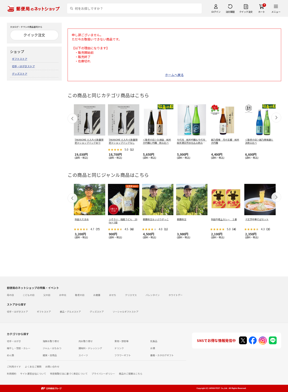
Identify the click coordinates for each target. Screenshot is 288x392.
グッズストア (19, 74)
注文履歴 (230, 11)
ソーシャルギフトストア (126, 311)
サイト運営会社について (33, 373)
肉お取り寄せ (86, 341)
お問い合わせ (52, 366)
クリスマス (131, 295)
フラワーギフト (122, 355)
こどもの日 (28, 295)
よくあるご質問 (33, 366)
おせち (112, 295)
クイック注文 (246, 11)
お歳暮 (96, 295)
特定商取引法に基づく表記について (69, 373)
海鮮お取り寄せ (51, 341)
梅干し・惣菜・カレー (18, 348)
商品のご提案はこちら (130, 373)
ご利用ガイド (14, 366)
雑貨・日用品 (50, 355)
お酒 (152, 348)
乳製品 (153, 341)
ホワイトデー (175, 295)
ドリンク (119, 348)
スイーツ (83, 355)
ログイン (215, 11)
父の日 (46, 295)
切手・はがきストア (23, 66)
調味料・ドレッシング (90, 348)
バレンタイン (153, 295)
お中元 (62, 295)
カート (261, 11)
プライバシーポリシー (103, 373)
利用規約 (11, 373)
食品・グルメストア (70, 311)
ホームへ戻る (174, 74)
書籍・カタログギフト (162, 355)
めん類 (10, 355)
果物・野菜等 (121, 341)
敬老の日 (79, 295)
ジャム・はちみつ (52, 348)
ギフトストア (19, 59)
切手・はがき (14, 341)
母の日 (10, 295)
